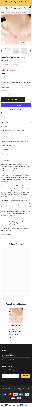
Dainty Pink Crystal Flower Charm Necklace (15, 333)
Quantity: (3, 91)
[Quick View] (10, 313)
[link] (16, 292)
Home (2, 12)
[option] (16, 29)
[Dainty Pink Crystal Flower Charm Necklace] (16, 315)
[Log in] (25, 8)
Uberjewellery (10, 68)
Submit (25, 376)
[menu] (2, 8)
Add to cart (13, 100)
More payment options (16, 109)
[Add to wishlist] (28, 100)
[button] (26, 42)
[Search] (7, 8)
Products (8, 12)
